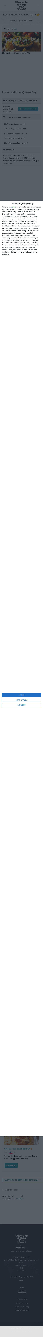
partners (14, 207)
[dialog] (21, 669)
